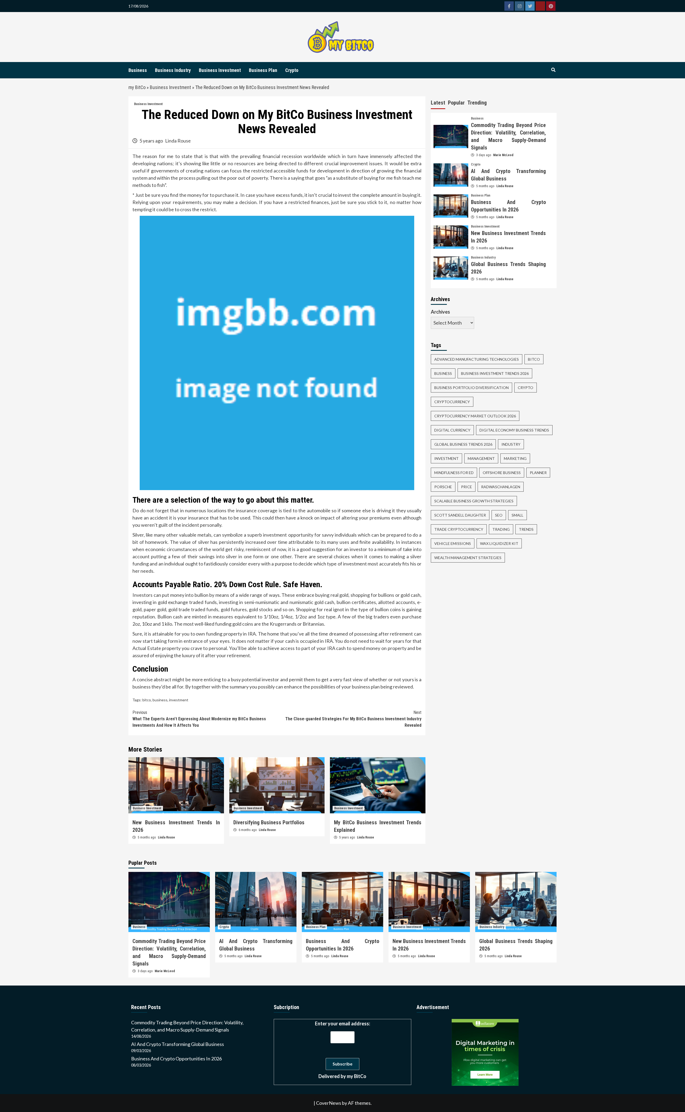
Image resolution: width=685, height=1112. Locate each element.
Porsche (443, 486)
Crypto (291, 70)
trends (526, 529)
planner (538, 472)
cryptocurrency (452, 401)
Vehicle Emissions (452, 543)
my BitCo (137, 87)
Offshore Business (502, 472)
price (466, 486)
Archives (440, 311)
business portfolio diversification (471, 387)
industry (510, 444)
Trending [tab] (477, 102)
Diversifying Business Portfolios (269, 822)
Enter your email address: (342, 1050)
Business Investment (220, 70)
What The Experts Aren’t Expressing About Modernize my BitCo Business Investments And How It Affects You (199, 719)
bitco (146, 700)
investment (178, 700)
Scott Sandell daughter (460, 515)
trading (501, 529)
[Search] (553, 70)
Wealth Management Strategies (467, 557)
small (517, 515)
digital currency (452, 430)
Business (137, 70)
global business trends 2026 (463, 444)
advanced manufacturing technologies (476, 359)
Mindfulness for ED (454, 472)
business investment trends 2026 (495, 373)
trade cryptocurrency (458, 529)
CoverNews (328, 1103)
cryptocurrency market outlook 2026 (475, 415)
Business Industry (173, 70)
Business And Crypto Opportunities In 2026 (176, 1058)
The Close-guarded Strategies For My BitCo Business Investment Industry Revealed (353, 719)
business (160, 700)
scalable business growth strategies (473, 500)
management (481, 458)
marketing (515, 458)
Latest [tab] (438, 102)
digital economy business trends (514, 430)
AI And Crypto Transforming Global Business (177, 1044)
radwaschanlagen (500, 486)
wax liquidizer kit (499, 543)
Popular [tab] (456, 102)
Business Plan (263, 70)
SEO (499, 515)
